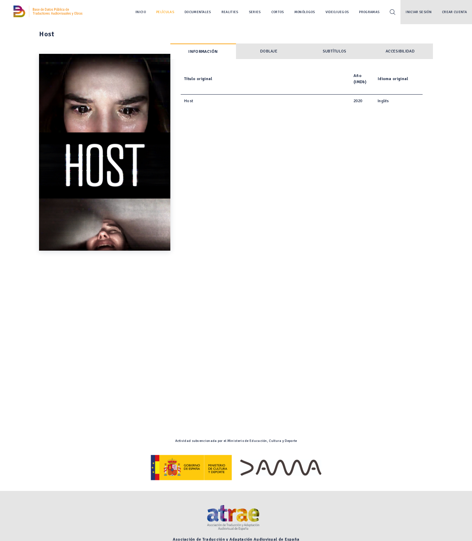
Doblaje (268, 51)
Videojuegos (337, 12)
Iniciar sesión (419, 12)
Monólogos (304, 12)
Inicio (140, 12)
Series (255, 12)
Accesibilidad (400, 51)
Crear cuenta (454, 12)
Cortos (277, 12)
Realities (229, 12)
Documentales (198, 12)
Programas (369, 12)
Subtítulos (335, 51)
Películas (165, 12)
